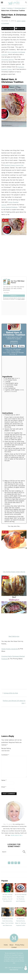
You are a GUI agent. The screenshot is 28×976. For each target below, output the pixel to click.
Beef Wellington (14, 636)
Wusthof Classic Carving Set (14, 165)
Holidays (10, 8)
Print (7, 346)
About (11, 945)
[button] (11, 341)
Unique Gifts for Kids (11, 693)
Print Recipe (21, 28)
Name (3, 780)
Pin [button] (14, 346)
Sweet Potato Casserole (9, 649)
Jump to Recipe (8, 28)
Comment (5, 755)
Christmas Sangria (7, 59)
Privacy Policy (19, 945)
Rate (22, 346)
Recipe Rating (6, 748)
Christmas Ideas (19, 8)
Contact (14, 947)
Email (3, 787)
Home (3, 8)
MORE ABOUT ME (16, 835)
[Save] (5, 86)
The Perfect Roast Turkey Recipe (14, 572)
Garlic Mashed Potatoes (9, 207)
